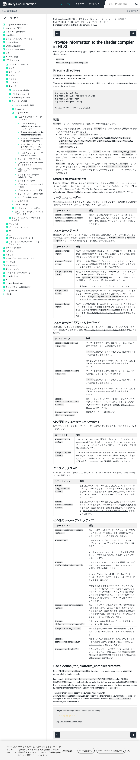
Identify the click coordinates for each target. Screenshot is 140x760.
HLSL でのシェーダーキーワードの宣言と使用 (105, 330)
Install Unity (11, 35)
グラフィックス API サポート (21, 238)
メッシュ (12, 79)
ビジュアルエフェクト (18, 227)
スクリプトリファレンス (87, 4)
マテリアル (13, 224)
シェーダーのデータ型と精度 (30, 194)
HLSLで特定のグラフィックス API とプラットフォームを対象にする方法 (31, 146)
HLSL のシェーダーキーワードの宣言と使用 (32, 154)
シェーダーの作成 (19, 101)
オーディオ (10, 262)
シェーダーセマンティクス (29, 159)
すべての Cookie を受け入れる (111, 751)
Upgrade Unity (12, 42)
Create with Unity (13, 46)
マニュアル (65, 4)
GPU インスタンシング (98, 536)
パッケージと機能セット (16, 31)
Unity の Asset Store (14, 283)
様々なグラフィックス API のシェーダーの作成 (29, 213)
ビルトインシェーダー (21, 94)
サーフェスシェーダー (62, 202)
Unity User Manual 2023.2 (17, 24)
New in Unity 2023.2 (14, 28)
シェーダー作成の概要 (24, 105)
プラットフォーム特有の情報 (18, 287)
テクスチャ (13, 82)
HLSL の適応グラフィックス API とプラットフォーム (107, 494)
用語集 (8, 294)
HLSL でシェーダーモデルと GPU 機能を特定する (32, 139)
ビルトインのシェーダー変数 (30, 190)
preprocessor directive (100, 51)
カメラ (11, 68)
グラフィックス (12, 60)
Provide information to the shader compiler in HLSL (32, 133)
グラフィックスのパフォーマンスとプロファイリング (26, 243)
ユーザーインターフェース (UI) (19, 273)
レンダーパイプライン (18, 64)
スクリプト (10, 255)
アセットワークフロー (15, 49)
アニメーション (12, 269)
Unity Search (11, 290)
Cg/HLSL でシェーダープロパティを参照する (30, 163)
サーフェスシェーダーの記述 (27, 208)
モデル (11, 75)
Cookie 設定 (67, 751)
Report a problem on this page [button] (69, 722)
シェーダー (13, 86)
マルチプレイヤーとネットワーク (20, 258)
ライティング (14, 72)
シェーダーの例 (21, 205)
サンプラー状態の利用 (27, 197)
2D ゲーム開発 (12, 57)
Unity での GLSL (21, 201)
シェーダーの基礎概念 (21, 90)
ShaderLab (19, 109)
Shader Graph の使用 (21, 97)
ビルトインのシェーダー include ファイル (28, 176)
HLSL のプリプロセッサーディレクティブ (31, 118)
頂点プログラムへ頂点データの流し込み (30, 170)
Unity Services (12, 276)
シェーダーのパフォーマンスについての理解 (27, 219)
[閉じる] (128, 751)
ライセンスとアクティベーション (21, 39)
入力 (8, 53)
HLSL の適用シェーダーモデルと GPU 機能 (98, 299)
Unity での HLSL (21, 112)
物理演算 (9, 251)
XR (7, 280)
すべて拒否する (86, 751)
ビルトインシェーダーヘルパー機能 (30, 185)
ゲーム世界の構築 (13, 248)
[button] (60, 716)
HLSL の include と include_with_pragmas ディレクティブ (32, 126)
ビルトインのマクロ (26, 181)
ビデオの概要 (11, 265)
